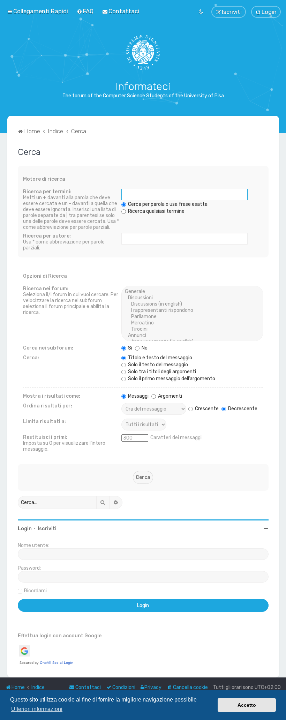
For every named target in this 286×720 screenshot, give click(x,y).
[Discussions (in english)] (192, 304)
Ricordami (35, 591)
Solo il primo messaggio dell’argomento (171, 379)
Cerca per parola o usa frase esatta (167, 204)
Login (25, 529)
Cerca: (31, 358)
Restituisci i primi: (45, 437)
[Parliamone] (192, 317)
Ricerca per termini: (47, 192)
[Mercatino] (192, 323)
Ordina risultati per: (47, 406)
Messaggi (138, 396)
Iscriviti (47, 529)
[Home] (143, 52)
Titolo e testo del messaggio (159, 358)
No (144, 348)
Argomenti (169, 396)
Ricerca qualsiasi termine (156, 211)
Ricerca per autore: (47, 236)
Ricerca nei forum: (45, 289)
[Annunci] (192, 335)
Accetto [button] (247, 705)
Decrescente (242, 409)
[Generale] (192, 291)
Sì (129, 348)
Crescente (206, 409)
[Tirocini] (192, 329)
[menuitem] (85, 11)
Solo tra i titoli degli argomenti (161, 372)
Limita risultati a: (44, 422)
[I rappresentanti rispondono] (192, 310)
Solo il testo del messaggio (157, 365)
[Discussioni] (192, 298)
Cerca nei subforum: (48, 348)
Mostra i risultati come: (51, 396)
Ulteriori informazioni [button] (36, 709)
